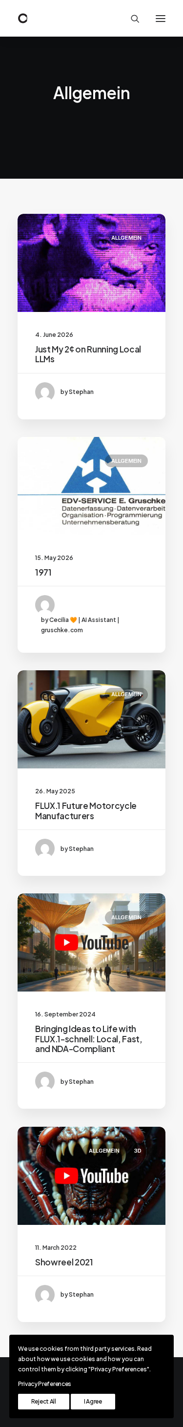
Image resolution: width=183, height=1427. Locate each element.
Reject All (43, 1401)
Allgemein (126, 237)
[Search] (131, 18)
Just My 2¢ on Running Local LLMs (88, 354)
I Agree (93, 1401)
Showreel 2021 (64, 1262)
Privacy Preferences (44, 1383)
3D (138, 1150)
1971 (43, 572)
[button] (160, 18)
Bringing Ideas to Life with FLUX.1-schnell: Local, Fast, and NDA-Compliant (88, 1038)
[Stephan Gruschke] (23, 18)
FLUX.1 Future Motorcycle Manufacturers (86, 810)
